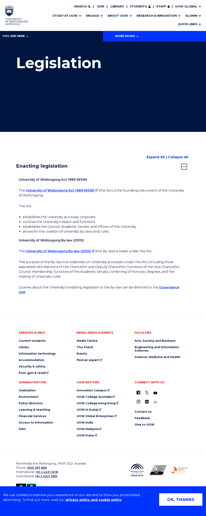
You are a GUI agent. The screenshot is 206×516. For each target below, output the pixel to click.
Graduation (27, 390)
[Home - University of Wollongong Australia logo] (17, 15)
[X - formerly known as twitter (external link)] (147, 392)
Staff (161, 6)
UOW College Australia (94, 397)
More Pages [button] (125, 36)
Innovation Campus (91, 390)
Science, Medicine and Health (157, 357)
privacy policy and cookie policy (94, 500)
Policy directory (31, 403)
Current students (32, 341)
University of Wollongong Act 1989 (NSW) (60, 190)
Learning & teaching (34, 409)
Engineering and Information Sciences (157, 349)
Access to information (36, 422)
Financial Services (32, 416)
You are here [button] (13, 36)
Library (117, 6)
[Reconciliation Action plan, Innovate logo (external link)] (137, 470)
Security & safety (32, 366)
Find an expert (88, 360)
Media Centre (87, 341)
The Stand (85, 347)
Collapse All (178, 157)
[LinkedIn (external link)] (147, 401)
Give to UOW (144, 424)
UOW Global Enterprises (95, 416)
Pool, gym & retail (32, 373)
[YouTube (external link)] (155, 393)
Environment (28, 397)
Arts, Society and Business (155, 341)
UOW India (85, 422)
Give (100, 6)
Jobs (22, 429)
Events (82, 353)
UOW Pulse (85, 435)
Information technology (37, 353)
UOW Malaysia (87, 429)
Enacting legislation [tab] (42, 166)
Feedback (142, 418)
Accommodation (31, 360)
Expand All (156, 157)
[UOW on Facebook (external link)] (138, 392)
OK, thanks (180, 499)
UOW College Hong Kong (96, 403)
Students (138, 6)
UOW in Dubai (87, 409)
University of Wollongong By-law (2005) (58, 251)
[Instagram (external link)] (138, 401)
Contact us (143, 411)
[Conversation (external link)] (155, 402)
